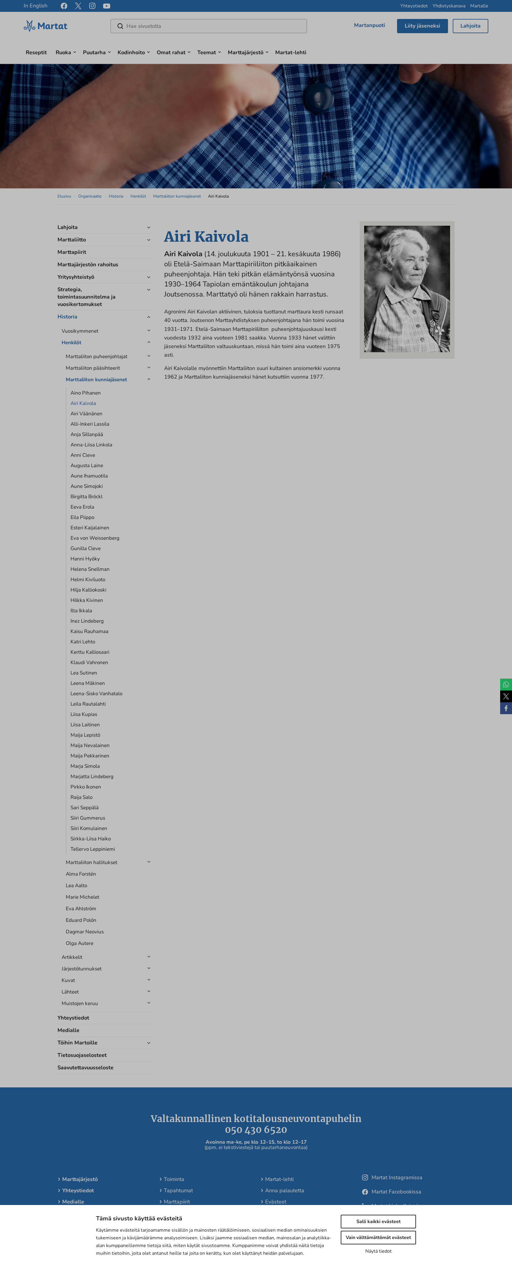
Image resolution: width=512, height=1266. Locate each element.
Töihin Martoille (77, 1042)
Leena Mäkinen (88, 683)
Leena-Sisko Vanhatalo (96, 693)
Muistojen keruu (80, 1003)
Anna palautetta (284, 1190)
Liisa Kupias (84, 714)
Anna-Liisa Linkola (91, 444)
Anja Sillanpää (87, 434)
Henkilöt (138, 196)
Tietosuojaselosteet (82, 1055)
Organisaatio (90, 196)
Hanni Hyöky (85, 558)
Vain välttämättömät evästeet (378, 1237)
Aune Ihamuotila (89, 475)
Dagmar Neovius (85, 931)
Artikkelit (72, 957)
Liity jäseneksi (422, 25)
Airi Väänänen (87, 413)
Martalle (479, 6)
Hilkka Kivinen (87, 600)
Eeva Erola (82, 507)
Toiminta (174, 1179)
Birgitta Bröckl (87, 496)
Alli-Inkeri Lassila (90, 424)
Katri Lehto (83, 641)
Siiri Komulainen (89, 828)
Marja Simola (85, 766)
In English (35, 5)
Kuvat (68, 980)
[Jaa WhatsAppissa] (506, 684)
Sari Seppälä (85, 807)
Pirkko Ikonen (86, 786)
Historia (116, 196)
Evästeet (275, 1201)
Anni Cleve (83, 455)
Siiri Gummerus (88, 818)
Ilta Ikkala (81, 610)
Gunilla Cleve (86, 548)
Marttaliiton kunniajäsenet (177, 196)
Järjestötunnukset (82, 968)
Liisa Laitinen (85, 724)
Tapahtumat (178, 1190)
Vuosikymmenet (80, 331)
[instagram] (92, 6)
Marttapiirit (71, 252)
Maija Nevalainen (90, 745)
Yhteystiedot (414, 6)
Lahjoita (470, 25)
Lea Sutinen (84, 672)
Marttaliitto (71, 239)
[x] (78, 6)
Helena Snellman (90, 569)
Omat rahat (171, 52)
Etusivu (64, 196)
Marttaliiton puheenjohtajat (96, 356)
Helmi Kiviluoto (88, 579)
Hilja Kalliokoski (88, 589)
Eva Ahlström (81, 908)
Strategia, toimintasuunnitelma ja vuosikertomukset (86, 297)
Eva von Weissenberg (95, 538)
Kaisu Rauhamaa (89, 631)
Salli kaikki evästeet (378, 1221)
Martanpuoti (369, 25)
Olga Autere (79, 943)
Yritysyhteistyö (75, 277)
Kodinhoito (131, 52)
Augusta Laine (87, 465)
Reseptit (36, 52)
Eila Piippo (82, 517)
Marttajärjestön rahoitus (87, 264)
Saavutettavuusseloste (85, 1067)
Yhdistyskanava (449, 6)
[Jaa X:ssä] (506, 696)
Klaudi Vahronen (89, 662)
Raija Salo (81, 797)
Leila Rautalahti (88, 704)
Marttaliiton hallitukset (91, 862)
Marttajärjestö (245, 52)
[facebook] (64, 6)
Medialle (68, 1030)
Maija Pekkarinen (90, 755)
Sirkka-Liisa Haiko (91, 838)
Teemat (206, 52)
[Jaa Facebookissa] (506, 708)
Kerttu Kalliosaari (90, 652)
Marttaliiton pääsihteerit (93, 368)
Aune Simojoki (87, 486)
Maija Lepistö (85, 735)
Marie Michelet (82, 897)
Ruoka (63, 52)
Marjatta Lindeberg (92, 776)
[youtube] (106, 6)
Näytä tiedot (378, 1251)
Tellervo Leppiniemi (93, 849)
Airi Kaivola (83, 403)
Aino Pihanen (86, 393)
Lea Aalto (76, 885)
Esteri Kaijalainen (90, 527)
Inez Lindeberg (87, 621)
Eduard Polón (81, 920)
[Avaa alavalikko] (74, 51)
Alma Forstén (81, 874)
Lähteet (70, 991)
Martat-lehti (290, 52)
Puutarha (94, 52)
